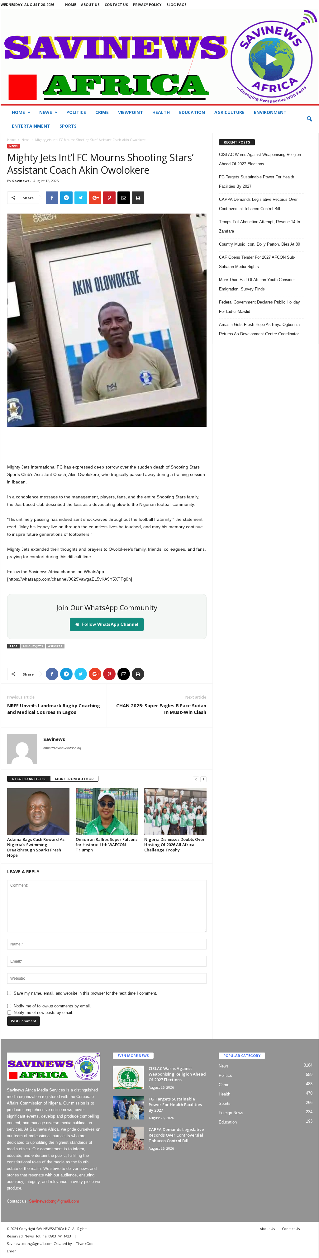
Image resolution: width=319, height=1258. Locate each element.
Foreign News (231, 1112)
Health (161, 112)
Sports (68, 126)
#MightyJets (33, 646)
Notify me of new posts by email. (43, 1012)
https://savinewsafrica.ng (62, 748)
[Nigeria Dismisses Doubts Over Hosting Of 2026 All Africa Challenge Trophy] (175, 811)
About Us (90, 4)
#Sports (55, 646)
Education (192, 112)
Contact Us (116, 4)
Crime (102, 112)
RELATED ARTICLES (28, 778)
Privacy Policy (147, 4)
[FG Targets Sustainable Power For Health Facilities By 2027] (128, 1107)
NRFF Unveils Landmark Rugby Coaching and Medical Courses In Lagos (53, 708)
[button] (309, 119)
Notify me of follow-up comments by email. (52, 1006)
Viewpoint (130, 112)
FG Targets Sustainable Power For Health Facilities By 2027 (175, 1104)
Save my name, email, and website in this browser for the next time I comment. (85, 993)
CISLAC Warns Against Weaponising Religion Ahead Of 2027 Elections (177, 1074)
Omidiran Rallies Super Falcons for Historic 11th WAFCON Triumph (106, 844)
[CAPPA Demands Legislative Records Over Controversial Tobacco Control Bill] (128, 1138)
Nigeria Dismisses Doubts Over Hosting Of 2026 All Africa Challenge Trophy (174, 844)
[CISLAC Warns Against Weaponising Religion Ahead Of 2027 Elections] (128, 1077)
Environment (270, 112)
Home (70, 4)
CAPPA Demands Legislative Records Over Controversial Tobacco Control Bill (176, 1135)
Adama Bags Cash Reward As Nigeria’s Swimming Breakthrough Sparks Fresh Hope (35, 847)
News (45, 112)
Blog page (176, 4)
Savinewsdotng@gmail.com (54, 1201)
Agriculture (229, 112)
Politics (76, 112)
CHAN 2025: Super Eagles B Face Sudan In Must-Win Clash (161, 708)
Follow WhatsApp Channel (106, 624)
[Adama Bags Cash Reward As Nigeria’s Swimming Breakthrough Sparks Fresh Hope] (38, 811)
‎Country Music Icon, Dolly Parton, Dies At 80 (259, 244)
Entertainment (31, 126)
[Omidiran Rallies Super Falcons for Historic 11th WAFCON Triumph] (107, 811)
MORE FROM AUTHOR (74, 778)
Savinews (20, 180)
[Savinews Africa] (160, 56)
